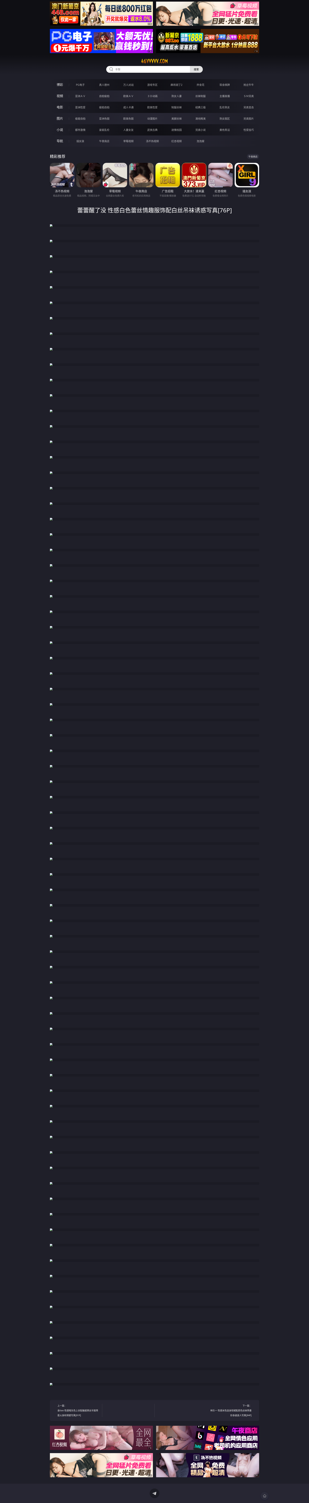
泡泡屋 (200, 141)
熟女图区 (225, 118)
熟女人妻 (176, 96)
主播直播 (225, 96)
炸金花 (200, 85)
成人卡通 (128, 107)
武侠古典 (152, 130)
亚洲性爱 (80, 107)
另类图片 (248, 118)
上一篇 (77, 1410)
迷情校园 (176, 130)
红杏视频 (176, 141)
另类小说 (200, 130)
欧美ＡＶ (128, 96)
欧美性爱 (152, 107)
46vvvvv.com (154, 61)
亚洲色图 (104, 118)
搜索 (196, 69)
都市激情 (80, 130)
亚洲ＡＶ (80, 96)
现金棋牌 (225, 85)
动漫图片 (152, 118)
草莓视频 (128, 141)
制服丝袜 (176, 107)
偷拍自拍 (104, 107)
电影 (60, 107)
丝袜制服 (200, 96)
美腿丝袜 (176, 118)
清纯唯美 (200, 118)
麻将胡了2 (176, 85)
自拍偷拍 (104, 96)
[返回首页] (264, 1496)
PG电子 (80, 85)
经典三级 (200, 107)
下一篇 (231, 1410)
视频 (60, 96)
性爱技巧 (248, 130)
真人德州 (104, 85)
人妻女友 (128, 130)
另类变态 (248, 107)
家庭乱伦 (104, 130)
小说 (60, 130)
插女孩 (80, 141)
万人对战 (128, 85)
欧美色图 (128, 118)
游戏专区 (152, 85)
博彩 (60, 85)
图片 (60, 118)
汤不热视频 (152, 141)
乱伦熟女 (225, 107)
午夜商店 (104, 141)
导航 (60, 141)
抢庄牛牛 (248, 85)
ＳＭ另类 (248, 96)
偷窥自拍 (80, 118)
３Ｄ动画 (152, 96)
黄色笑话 (225, 130)
